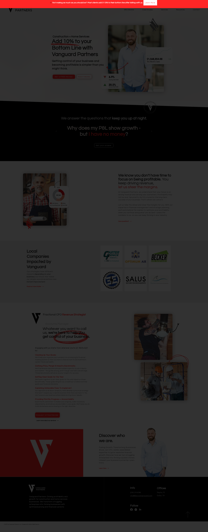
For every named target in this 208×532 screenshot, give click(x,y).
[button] (50, 3)
